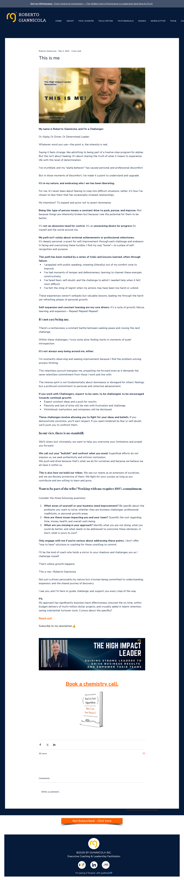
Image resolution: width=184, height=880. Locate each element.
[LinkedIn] (93, 865)
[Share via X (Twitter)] (47, 744)
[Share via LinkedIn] (54, 744)
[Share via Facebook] (40, 744)
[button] (142, 21)
